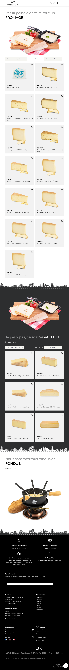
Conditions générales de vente (14, 597)
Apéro (38, 605)
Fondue (38, 603)
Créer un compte (10, 632)
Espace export (10, 619)
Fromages (39, 599)
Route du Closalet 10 (42, 630)
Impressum (8, 599)
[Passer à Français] (6, 640)
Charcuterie (39, 597)
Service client (9, 634)
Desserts (38, 607)
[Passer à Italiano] (14, 640)
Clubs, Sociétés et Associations (14, 613)
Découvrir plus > (11, 342)
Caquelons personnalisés (12, 615)
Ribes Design (41, 658)
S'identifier (8, 630)
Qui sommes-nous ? (11, 603)
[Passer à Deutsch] (10, 640)
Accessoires (39, 609)
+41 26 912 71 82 (41, 637)
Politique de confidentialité (13, 601)
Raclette (38, 601)
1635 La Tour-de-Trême (42, 632)
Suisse (38, 634)
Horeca (7, 611)
